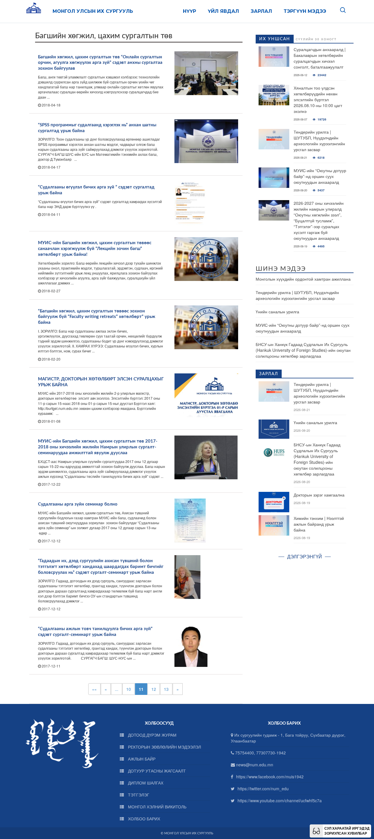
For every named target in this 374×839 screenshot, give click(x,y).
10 (128, 689)
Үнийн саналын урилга (277, 311)
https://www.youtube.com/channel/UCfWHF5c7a (280, 800)
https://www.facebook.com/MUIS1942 (270, 776)
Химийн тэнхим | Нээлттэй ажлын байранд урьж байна (319, 524)
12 (153, 689)
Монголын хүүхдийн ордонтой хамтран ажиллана (303, 279)
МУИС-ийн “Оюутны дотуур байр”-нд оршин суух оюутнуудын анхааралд (320, 176)
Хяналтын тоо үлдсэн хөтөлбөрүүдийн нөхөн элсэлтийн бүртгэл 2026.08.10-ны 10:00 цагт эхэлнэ (318, 99)
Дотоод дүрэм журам (151, 735)
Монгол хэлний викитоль (156, 807)
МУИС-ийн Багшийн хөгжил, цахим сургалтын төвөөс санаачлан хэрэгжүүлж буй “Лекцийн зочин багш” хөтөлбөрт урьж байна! (94, 249)
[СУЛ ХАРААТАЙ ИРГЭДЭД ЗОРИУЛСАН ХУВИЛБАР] (316, 830)
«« (94, 689)
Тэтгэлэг (138, 795)
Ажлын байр (141, 759)
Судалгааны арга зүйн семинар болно (77, 504)
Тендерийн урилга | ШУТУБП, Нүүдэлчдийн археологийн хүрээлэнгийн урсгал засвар (319, 140)
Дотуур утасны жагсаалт (156, 771)
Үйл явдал (223, 11)
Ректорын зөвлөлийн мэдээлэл (164, 747)
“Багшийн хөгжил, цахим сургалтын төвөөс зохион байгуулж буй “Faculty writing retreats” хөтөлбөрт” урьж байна (96, 317)
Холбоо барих (143, 818)
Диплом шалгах (145, 783)
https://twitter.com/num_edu (263, 788)
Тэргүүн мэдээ (305, 11)
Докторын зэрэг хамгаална (319, 495)
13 (166, 689)
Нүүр (189, 11)
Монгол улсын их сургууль (93, 11)
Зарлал (261, 11)
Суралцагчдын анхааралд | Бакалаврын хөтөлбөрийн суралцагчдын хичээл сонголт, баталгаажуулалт (320, 58)
